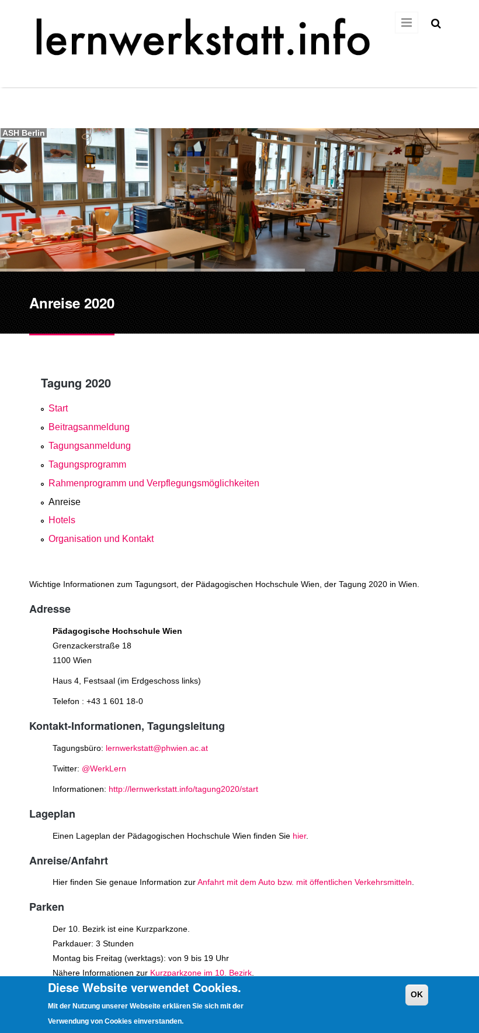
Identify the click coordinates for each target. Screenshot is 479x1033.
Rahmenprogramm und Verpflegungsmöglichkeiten (153, 483)
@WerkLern (104, 768)
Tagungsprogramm (87, 464)
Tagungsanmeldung (89, 446)
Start (58, 408)
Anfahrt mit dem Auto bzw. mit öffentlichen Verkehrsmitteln (304, 882)
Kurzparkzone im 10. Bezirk (201, 972)
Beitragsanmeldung (89, 427)
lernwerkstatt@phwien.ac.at (157, 748)
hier (299, 835)
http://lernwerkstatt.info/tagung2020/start (183, 789)
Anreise (64, 502)
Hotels (61, 520)
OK (417, 994)
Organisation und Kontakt (101, 539)
